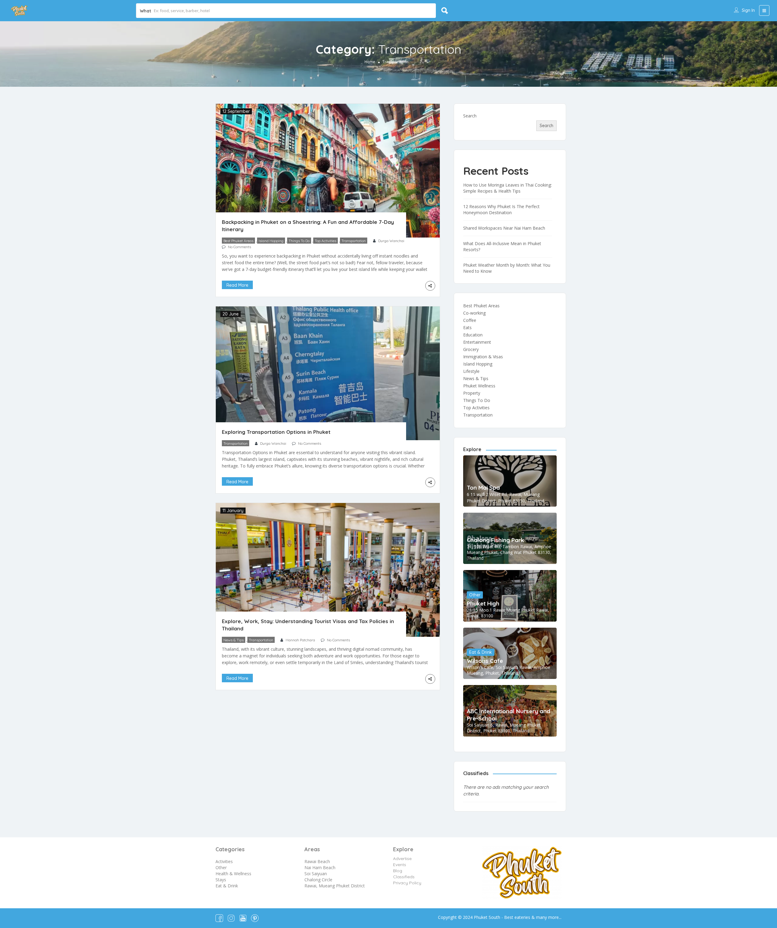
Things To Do (299, 240)
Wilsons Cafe (485, 660)
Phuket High (483, 603)
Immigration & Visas (483, 356)
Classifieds (404, 876)
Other (474, 595)
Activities (224, 861)
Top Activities (325, 240)
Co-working (474, 313)
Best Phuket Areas (238, 240)
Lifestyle (471, 371)
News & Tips (233, 640)
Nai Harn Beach (319, 867)
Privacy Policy (407, 883)
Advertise (402, 858)
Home (370, 61)
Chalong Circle (318, 879)
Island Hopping (271, 240)
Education (473, 335)
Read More (237, 285)
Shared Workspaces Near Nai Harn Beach (504, 228)
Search (470, 116)
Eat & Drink (480, 652)
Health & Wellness (233, 873)
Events (399, 864)
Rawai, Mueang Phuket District (334, 886)
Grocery (471, 349)
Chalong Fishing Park (495, 540)
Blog (397, 870)
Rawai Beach (317, 861)
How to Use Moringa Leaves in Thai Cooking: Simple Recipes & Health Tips (507, 188)
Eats (467, 327)
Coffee (469, 320)
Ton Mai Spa (483, 487)
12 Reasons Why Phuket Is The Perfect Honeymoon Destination (501, 209)
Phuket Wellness (479, 386)
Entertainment (477, 342)
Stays (220, 879)
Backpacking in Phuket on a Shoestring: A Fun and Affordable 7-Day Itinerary (308, 225)
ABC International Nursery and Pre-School (508, 714)
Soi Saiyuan (315, 873)
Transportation (353, 240)
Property (471, 393)
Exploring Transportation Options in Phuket (276, 432)
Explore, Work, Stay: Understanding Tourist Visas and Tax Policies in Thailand (308, 625)
